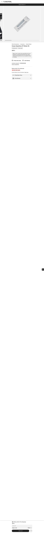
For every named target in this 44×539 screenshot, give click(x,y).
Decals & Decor (28, 44)
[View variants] (1, 41)
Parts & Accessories (15, 44)
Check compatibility (15, 64)
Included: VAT (14, 525)
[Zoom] (22, 25)
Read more (26, 72)
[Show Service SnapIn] (43, 269)
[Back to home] (7, 1)
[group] (22, 24)
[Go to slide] (15, 40)
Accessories (22, 44)
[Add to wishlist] (31, 531)
